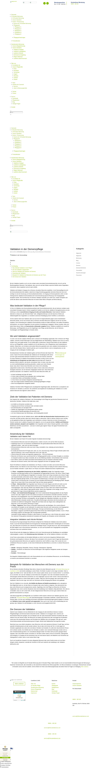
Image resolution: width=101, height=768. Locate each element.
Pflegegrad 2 (18, 28)
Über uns (13, 63)
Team (13, 82)
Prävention (79, 275)
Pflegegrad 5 (18, 34)
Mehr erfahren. (85, 666)
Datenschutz (34, 691)
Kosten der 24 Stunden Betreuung (22, 23)
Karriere (16, 86)
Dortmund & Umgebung (20, 55)
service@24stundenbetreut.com (80, 716)
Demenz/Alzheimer (39, 251)
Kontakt (13, 107)
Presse (14, 93)
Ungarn (15, 74)
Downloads (15, 98)
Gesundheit (79, 270)
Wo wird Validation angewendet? (20, 269)
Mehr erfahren (19, 683)
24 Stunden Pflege (35, 685)
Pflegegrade (17, 25)
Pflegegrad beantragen (19, 37)
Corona (78, 263)
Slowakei (16, 75)
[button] (5, 761)
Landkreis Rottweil (18, 53)
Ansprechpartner (76, 683)
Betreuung (30, 251)
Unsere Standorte (16, 20)
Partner (14, 91)
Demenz (78, 265)
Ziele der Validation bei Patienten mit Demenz (24, 271)
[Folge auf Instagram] (47, 3)
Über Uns (33, 683)
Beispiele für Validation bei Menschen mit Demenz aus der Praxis (29, 275)
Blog (13, 102)
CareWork (14, 251)
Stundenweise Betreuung (17, 44)
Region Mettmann (18, 56)
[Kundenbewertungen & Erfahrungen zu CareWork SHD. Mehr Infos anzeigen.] (19, 700)
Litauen (15, 79)
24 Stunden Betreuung (17, 16)
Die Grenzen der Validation (19, 276)
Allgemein (25, 251)
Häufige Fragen (16, 103)
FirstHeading (14, 266)
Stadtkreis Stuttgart (19, 49)
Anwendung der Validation (19, 273)
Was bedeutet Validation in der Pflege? (22, 268)
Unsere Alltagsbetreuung (18, 46)
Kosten (53, 683)
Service (13, 96)
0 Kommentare (47, 251)
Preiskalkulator (16, 41)
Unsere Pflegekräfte (17, 67)
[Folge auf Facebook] (44, 3)
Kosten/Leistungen (81, 272)
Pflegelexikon (15, 100)
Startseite (13, 14)
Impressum (34, 693)
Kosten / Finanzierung (18, 21)
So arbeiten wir (16, 65)
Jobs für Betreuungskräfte (20, 88)
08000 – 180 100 (74, 4)
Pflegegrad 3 (18, 30)
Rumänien (16, 70)
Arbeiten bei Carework (18, 84)
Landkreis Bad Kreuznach (20, 58)
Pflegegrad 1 (18, 27)
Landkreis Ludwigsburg (19, 51)
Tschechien (16, 72)
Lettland (16, 77)
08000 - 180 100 (76, 699)
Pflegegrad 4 (18, 32)
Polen (15, 68)
